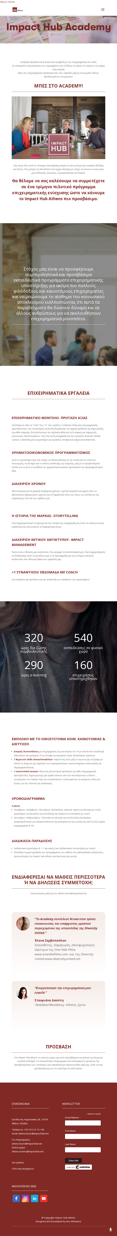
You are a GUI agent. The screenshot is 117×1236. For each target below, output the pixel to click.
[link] (17, 9)
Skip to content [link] (7, 1)
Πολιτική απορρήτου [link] (23, 1168)
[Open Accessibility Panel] (110, 1229)
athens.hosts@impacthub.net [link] (27, 1143)
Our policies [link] (18, 1162)
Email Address (73, 1118)
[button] (102, 11)
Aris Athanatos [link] (73, 1221)
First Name (70, 1131)
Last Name (70, 1144)
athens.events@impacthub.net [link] (28, 1151)
